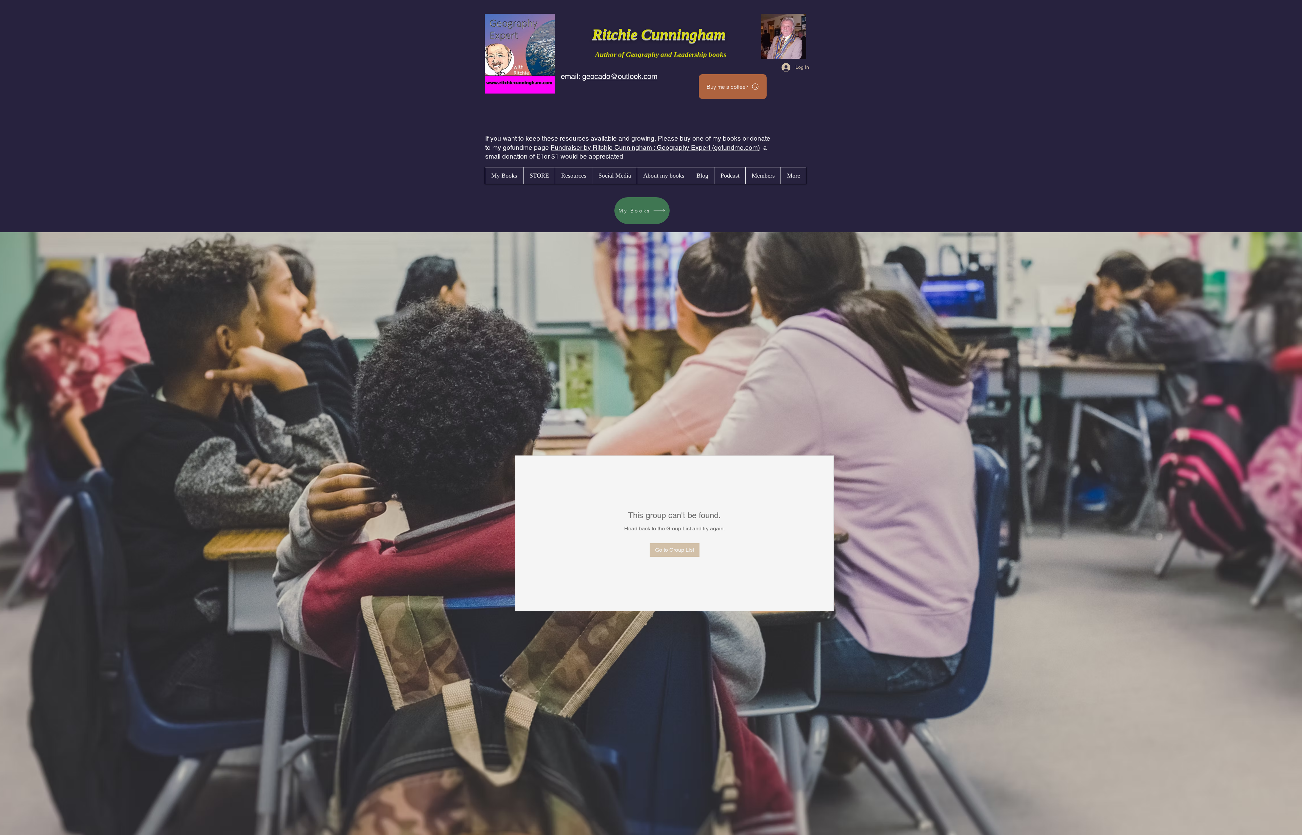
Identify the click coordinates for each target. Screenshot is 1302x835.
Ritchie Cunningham (660, 34)
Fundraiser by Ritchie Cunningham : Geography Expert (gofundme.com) (655, 147)
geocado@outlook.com (619, 76)
